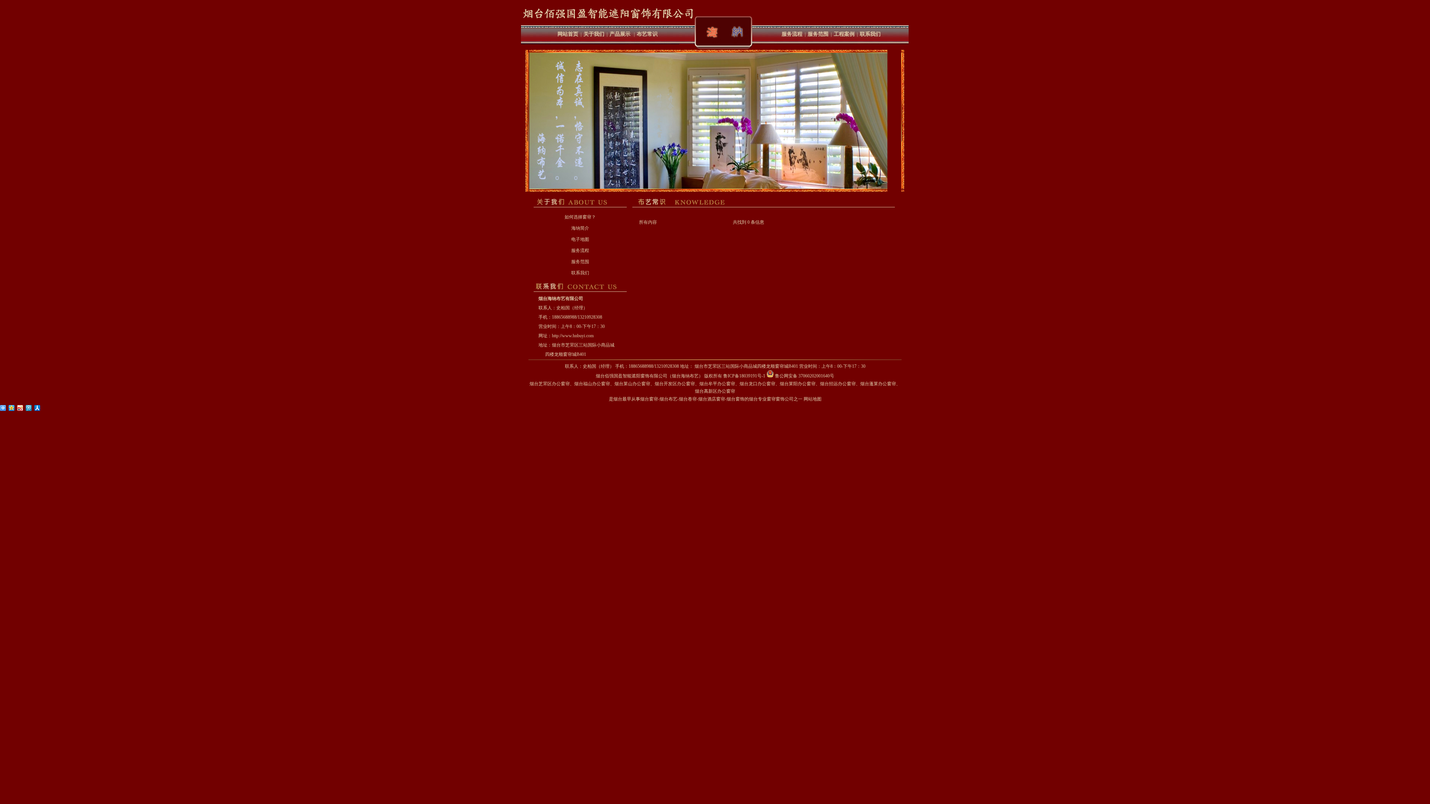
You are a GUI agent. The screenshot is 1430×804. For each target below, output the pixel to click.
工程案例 (844, 34)
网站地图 (813, 399)
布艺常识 (647, 34)
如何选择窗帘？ (580, 217)
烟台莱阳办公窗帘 (798, 383)
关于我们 (594, 34)
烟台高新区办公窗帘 (715, 391)
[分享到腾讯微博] (29, 408)
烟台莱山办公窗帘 (632, 383)
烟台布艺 (668, 399)
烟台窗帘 (649, 399)
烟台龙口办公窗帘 (757, 383)
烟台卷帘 (688, 399)
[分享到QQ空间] (12, 408)
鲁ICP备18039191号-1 (744, 376)
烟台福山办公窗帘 (592, 383)
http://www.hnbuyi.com (573, 335)
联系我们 (870, 34)
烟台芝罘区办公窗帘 (550, 383)
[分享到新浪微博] (20, 408)
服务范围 (818, 34)
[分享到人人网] (37, 408)
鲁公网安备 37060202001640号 (804, 376)
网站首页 (567, 34)
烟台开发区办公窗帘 (675, 383)
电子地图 (580, 239)
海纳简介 (580, 228)
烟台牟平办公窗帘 (717, 383)
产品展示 (620, 34)
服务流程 (792, 34)
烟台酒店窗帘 (711, 399)
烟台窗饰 (735, 399)
